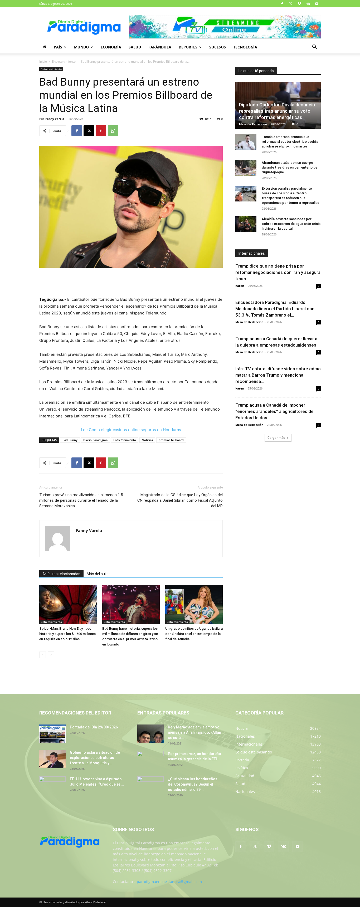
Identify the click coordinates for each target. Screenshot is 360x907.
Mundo (81, 47)
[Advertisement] (131, 282)
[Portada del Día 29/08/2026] (52, 733)
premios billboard (171, 440)
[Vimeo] (299, 3)
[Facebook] (282, 3)
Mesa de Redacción (253, 124)
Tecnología (245, 47)
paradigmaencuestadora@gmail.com (169, 881)
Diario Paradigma (95, 440)
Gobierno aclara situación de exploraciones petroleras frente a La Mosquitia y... (95, 757)
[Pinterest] (101, 130)
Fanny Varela (54, 119)
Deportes (188, 47)
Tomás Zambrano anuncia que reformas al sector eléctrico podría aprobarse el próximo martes (290, 141)
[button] (314, 47)
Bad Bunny (69, 440)
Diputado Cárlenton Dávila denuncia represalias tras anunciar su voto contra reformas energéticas (277, 111)
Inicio (43, 61)
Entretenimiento (64, 61)
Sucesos (217, 47)
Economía (111, 47)
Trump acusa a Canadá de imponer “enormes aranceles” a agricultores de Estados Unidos (274, 411)
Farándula (159, 47)
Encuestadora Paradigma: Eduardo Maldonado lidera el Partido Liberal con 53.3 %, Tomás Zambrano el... (274, 309)
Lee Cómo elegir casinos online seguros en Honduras (131, 429)
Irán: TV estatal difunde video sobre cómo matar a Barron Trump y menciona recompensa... (278, 375)
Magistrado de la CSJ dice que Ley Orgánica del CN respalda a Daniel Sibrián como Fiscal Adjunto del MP (180, 500)
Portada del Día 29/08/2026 (94, 727)
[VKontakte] (308, 3)
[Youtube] (317, 3)
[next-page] (51, 655)
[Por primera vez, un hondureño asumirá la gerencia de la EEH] (150, 760)
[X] (291, 3)
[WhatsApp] (113, 130)
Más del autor (98, 574)
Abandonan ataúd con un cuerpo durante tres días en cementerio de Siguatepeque (289, 167)
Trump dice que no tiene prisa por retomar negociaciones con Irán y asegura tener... (277, 272)
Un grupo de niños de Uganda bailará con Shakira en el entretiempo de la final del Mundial (194, 634)
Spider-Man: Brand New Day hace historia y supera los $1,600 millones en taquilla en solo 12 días (67, 634)
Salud (135, 47)
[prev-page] (42, 655)
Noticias (147, 440)
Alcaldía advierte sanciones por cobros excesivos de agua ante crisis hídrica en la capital (291, 223)
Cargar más (276, 437)
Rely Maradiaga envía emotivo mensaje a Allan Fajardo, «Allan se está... (194, 732)
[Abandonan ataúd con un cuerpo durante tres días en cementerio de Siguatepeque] (245, 168)
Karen (239, 286)
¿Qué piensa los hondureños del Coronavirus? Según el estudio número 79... (192, 784)
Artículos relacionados (61, 574)
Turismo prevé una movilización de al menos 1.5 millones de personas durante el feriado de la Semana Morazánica (81, 500)
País (58, 47)
